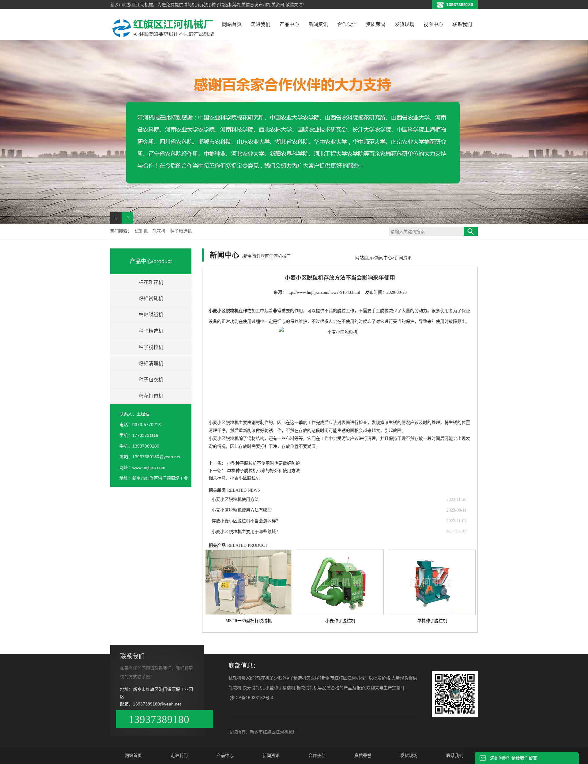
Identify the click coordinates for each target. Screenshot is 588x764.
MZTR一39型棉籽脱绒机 (248, 620)
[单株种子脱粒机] (432, 582)
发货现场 (404, 24)
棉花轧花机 (151, 282)
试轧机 (142, 231)
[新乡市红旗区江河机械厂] (163, 37)
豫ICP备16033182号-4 (251, 697)
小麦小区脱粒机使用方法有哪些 (242, 510)
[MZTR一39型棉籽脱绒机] (248, 582)
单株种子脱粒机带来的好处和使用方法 (263, 470)
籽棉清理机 (151, 363)
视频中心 (433, 24)
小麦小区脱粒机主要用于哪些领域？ (246, 531)
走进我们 (260, 24)
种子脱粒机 (151, 347)
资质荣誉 (376, 24)
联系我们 (462, 24)
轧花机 (160, 231)
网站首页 (232, 24)
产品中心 (289, 24)
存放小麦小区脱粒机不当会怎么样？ (246, 521)
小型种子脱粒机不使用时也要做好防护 (263, 463)
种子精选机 (181, 231)
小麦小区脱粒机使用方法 (235, 499)
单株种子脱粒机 (432, 620)
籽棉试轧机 (151, 298)
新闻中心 (383, 257)
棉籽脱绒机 (151, 314)
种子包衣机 (151, 379)
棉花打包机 (151, 396)
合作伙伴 (347, 24)
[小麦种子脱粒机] (340, 582)
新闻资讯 (318, 24)
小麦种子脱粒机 (340, 620)
